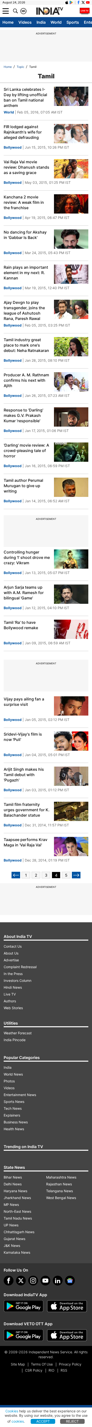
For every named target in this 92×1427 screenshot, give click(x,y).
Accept (43, 1421)
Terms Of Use (42, 1364)
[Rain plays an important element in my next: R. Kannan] (71, 274)
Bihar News (13, 1177)
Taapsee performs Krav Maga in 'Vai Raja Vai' (25, 842)
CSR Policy (33, 1370)
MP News (11, 1204)
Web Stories (13, 1008)
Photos (9, 1081)
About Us (11, 953)
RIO (51, 1370)
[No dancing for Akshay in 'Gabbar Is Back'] (71, 239)
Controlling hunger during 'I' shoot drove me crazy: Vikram (27, 557)
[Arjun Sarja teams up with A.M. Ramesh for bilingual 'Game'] (71, 594)
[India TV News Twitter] (83, 2)
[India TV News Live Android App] (23, 1306)
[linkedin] (58, 1280)
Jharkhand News (17, 1198)
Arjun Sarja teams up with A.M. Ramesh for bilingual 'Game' (24, 592)
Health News (14, 1129)
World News (13, 1074)
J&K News (12, 1245)
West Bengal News (61, 1198)
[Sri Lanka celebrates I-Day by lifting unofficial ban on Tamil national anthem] (71, 96)
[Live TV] (85, 11)
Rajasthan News (59, 1184)
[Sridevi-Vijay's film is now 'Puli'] (71, 741)
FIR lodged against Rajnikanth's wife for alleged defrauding (23, 132)
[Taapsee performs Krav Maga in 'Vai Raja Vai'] (71, 846)
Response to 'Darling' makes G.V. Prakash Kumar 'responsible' (23, 415)
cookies (18, 1421)
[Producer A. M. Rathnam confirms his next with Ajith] (71, 381)
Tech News (13, 1108)
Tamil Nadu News (18, 1218)
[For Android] (23, 1335)
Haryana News (15, 1191)
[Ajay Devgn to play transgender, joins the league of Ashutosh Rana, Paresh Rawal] (71, 309)
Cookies (11, 1411)
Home (7, 22)
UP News (11, 1225)
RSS (64, 1370)
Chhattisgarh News (19, 1232)
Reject (72, 1421)
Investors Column (17, 980)
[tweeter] (21, 1280)
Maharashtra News (61, 1177)
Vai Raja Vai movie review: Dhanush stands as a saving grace (26, 167)
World (56, 22)
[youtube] (45, 1280)
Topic (20, 67)
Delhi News (13, 1184)
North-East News (17, 1211)
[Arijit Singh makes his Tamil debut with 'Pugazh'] (71, 776)
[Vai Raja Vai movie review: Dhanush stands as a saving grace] (71, 168)
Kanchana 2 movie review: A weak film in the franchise (24, 202)
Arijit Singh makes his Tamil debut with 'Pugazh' (24, 774)
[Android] (71, 2)
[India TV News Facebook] (78, 2)
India (41, 22)
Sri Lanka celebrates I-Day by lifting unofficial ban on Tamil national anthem (25, 97)
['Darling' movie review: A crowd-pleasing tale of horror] (71, 452)
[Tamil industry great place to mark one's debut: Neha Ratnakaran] (71, 346)
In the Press (13, 974)
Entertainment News (20, 1095)
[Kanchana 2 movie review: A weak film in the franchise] (71, 204)
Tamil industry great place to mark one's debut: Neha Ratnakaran (26, 345)
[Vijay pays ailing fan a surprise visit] (71, 706)
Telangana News (59, 1191)
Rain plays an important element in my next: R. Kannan (26, 272)
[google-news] (70, 1280)
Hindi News (13, 987)
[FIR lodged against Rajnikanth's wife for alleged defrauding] (71, 133)
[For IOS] (67, 1335)
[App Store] (67, 1306)
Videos (25, 22)
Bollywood (13, 147)
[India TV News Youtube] (88, 2)
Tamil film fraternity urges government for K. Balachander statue (27, 810)
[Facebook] (8, 1280)
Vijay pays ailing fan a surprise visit (24, 702)
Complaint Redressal (20, 967)
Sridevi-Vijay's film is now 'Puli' (23, 737)
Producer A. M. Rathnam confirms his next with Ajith (26, 380)
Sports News (14, 1101)
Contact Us (13, 946)
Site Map (18, 1364)
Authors (10, 1001)
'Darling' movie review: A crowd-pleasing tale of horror (26, 450)
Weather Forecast (18, 1033)
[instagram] (33, 1280)
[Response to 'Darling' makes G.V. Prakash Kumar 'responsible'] (71, 417)
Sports (72, 22)
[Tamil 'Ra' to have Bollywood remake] (71, 629)
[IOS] (66, 2)
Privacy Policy (70, 1364)
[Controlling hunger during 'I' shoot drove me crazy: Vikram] (71, 559)
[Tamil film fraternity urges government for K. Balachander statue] (71, 811)
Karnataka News (17, 1252)
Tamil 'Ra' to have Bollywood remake (21, 625)
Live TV (10, 994)
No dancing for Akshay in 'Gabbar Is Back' (25, 235)
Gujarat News (14, 1239)
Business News (16, 1122)
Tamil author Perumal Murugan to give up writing (23, 485)
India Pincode (15, 1040)
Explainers (12, 1115)
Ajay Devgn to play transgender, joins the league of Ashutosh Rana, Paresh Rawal (24, 310)
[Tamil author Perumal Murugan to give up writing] (71, 487)
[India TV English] (49, 11)
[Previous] (16, 875)
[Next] (76, 875)
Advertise (11, 960)
